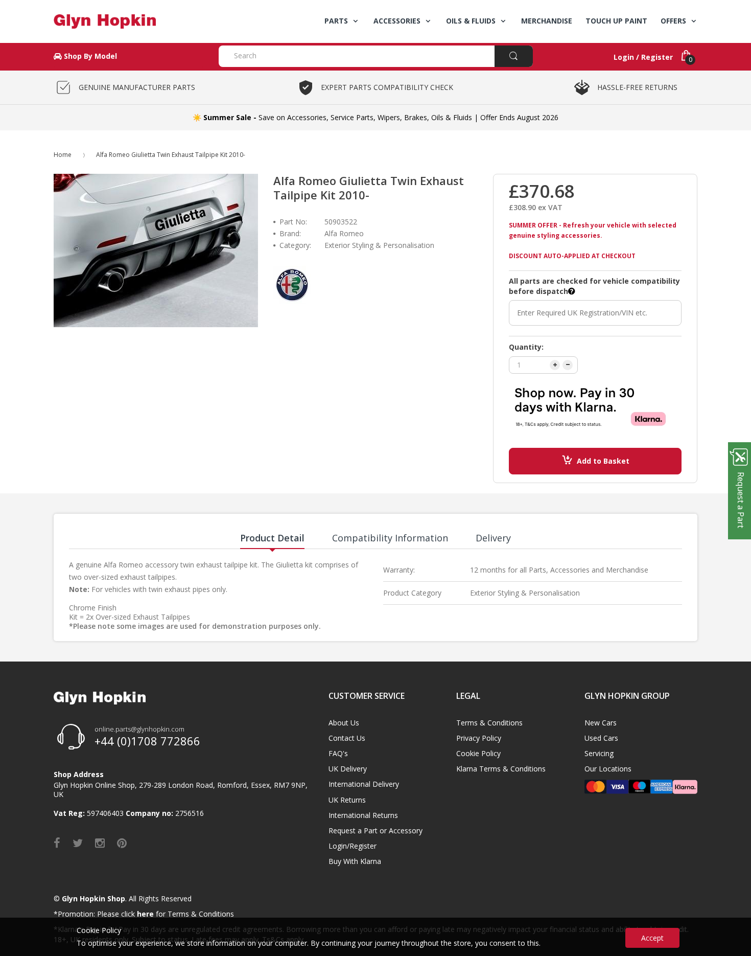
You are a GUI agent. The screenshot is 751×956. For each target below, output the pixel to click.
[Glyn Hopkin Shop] (128, 21)
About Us (343, 722)
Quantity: (526, 347)
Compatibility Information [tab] (390, 538)
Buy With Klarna (354, 861)
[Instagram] (100, 842)
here (145, 914)
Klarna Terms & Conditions (501, 768)
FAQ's (338, 753)
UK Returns (347, 800)
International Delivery (363, 784)
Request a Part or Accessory (375, 830)
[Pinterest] (122, 842)
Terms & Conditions (489, 722)
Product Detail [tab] (272, 538)
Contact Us (346, 738)
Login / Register (643, 57)
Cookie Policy (478, 753)
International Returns (363, 815)
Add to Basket (603, 461)
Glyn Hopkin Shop (93, 898)
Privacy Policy (478, 738)
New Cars (600, 722)
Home (63, 154)
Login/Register (352, 846)
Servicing (599, 753)
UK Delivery (347, 768)
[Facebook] (57, 842)
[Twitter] (78, 842)
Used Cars (601, 738)
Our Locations (607, 768)
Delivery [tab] (493, 538)
